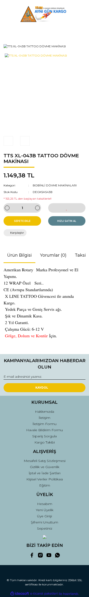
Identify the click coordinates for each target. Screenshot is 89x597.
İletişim (44, 418)
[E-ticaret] (44, 594)
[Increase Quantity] (37, 208)
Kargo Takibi (44, 442)
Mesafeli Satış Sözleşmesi (45, 461)
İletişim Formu (44, 424)
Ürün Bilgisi (19, 255)
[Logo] (44, 14)
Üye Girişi (44, 516)
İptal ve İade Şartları (45, 473)
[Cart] (79, 31)
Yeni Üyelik (44, 510)
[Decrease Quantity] (7, 208)
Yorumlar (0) (53, 255)
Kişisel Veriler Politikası (44, 479)
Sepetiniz (44, 528)
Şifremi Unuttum (44, 522)
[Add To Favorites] (67, 208)
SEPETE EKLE (22, 221)
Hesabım (44, 504)
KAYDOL (41, 387)
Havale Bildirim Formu (44, 430)
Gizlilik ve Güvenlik (44, 467)
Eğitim (44, 485)
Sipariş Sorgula (44, 436)
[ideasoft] (19, 594)
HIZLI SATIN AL (66, 221)
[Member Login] (44, 31)
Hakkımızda (44, 411)
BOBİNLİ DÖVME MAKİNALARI (55, 185)
